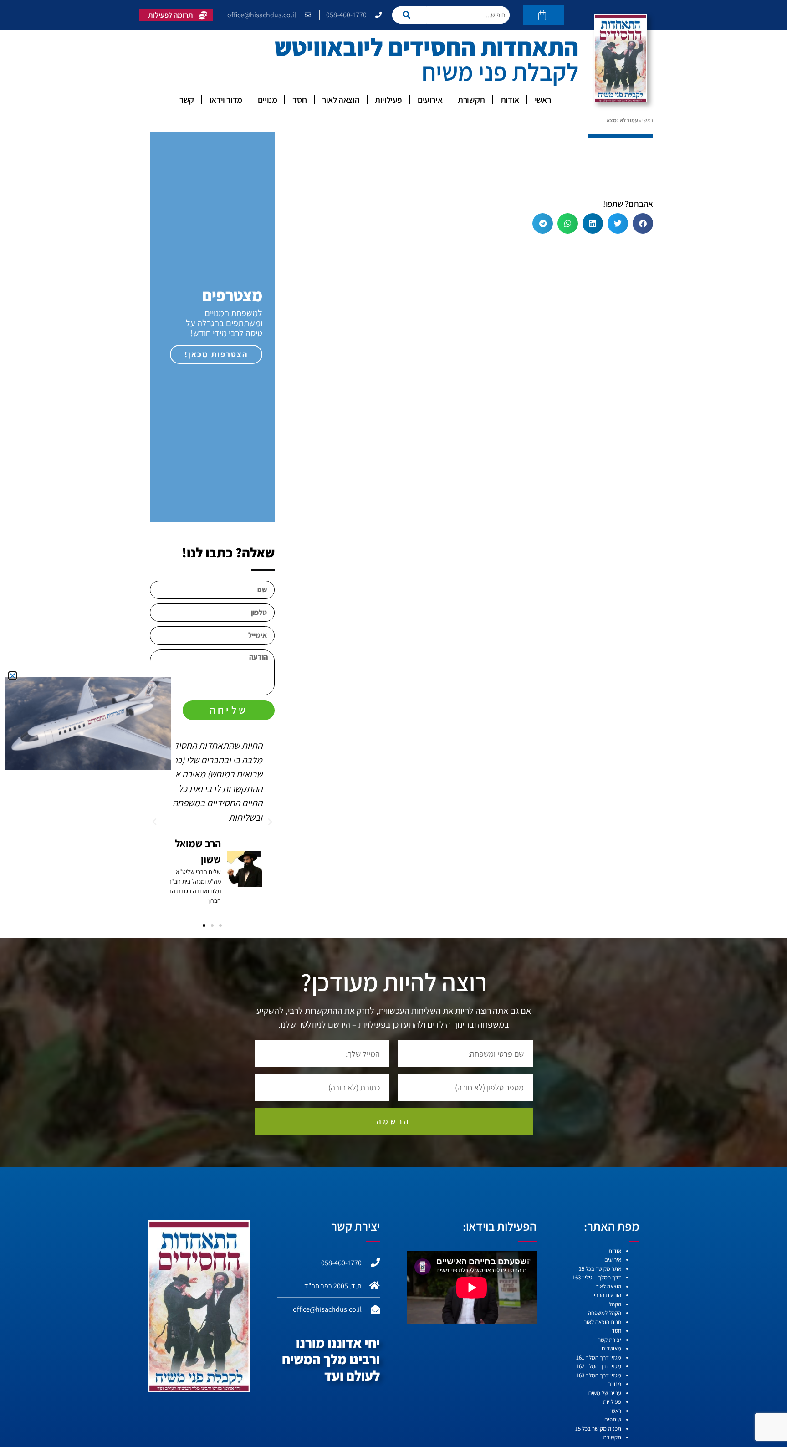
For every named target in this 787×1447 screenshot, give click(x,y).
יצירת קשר (609, 1340)
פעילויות (388, 100)
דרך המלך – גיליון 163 (596, 1277)
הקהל (615, 1304)
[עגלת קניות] (543, 15)
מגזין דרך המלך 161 (598, 1357)
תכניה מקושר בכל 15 (598, 1428)
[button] (643, 223)
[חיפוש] (409, 15)
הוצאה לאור (340, 100)
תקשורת (471, 100)
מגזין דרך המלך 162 (598, 1366)
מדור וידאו (226, 100)
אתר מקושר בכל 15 (600, 1269)
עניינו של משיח (604, 1393)
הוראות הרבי (607, 1295)
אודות (510, 100)
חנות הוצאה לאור (602, 1322)
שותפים (612, 1419)
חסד (299, 100)
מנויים (267, 100)
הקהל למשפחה (604, 1313)
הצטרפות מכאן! (216, 354)
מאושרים (611, 1348)
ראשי (543, 100)
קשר (186, 100)
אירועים (430, 100)
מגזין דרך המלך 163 (598, 1375)
